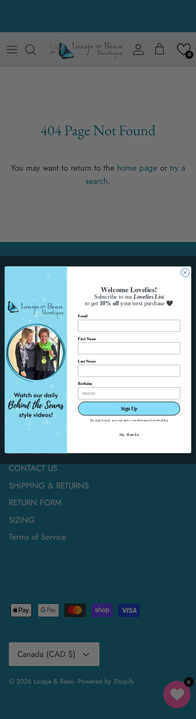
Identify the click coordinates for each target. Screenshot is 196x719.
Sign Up (129, 408)
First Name (87, 338)
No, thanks (129, 435)
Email (83, 316)
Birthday (85, 383)
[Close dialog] (185, 272)
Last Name (86, 360)
